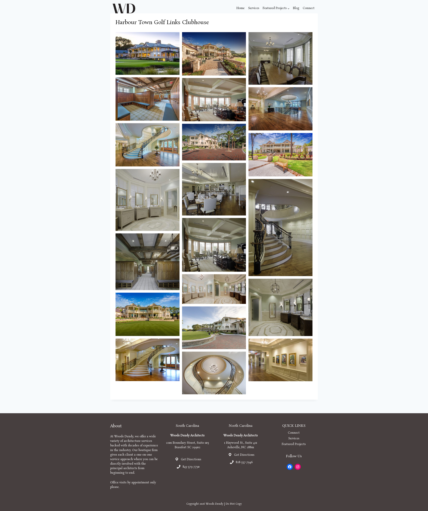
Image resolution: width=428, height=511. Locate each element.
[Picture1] (148, 314)
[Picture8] (214, 99)
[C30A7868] (214, 327)
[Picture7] (214, 289)
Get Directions (191, 459)
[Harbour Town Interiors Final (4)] (214, 245)
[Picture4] (214, 142)
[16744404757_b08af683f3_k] (214, 373)
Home (240, 8)
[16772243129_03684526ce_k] (280, 360)
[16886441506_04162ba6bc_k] (148, 360)
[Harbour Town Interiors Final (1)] (280, 307)
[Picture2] (280, 154)
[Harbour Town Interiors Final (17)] (214, 189)
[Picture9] (148, 99)
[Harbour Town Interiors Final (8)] (148, 200)
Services (253, 8)
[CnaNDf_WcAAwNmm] (148, 53)
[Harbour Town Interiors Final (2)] (148, 261)
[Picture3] (214, 54)
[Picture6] (280, 109)
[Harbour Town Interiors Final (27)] (280, 58)
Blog (296, 8)
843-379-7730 (191, 467)
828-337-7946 (244, 462)
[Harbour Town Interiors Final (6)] (280, 227)
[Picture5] (148, 145)
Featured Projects (294, 444)
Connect (308, 8)
